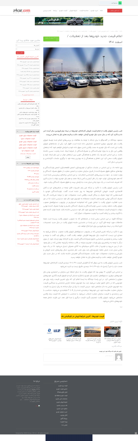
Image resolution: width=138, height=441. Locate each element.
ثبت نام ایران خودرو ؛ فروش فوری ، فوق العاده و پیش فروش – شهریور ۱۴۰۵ (29, 205)
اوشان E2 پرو (35, 192)
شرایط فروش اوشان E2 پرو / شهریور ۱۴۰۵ (29, 91)
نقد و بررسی (47, 10)
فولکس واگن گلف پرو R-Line (32, 180)
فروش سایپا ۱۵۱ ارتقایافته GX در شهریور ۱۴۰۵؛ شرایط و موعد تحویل (112, 340)
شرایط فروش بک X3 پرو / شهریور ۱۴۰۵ (29, 78)
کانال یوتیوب (63, 415)
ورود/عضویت (63, 422)
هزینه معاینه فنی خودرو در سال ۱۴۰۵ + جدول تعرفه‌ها (73, 340)
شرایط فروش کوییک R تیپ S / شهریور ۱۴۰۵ (28, 65)
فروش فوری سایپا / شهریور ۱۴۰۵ (31, 88)
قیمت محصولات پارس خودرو (27, 141)
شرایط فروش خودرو (62, 402)
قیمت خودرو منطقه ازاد (61, 395)
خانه (101, 10)
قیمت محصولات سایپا (28, 138)
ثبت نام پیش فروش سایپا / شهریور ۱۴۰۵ (29, 212)
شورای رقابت (92, 31)
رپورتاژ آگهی (63, 418)
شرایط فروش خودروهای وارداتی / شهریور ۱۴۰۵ (54, 340)
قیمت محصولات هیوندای (27, 153)
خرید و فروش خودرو (61, 412)
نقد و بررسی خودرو (62, 405)
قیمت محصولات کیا (28, 150)
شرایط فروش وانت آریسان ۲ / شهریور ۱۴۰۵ (28, 244)
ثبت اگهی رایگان (115, 11)
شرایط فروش (73, 10)
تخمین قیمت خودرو (61, 389)
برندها (55, 10)
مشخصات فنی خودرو (61, 399)
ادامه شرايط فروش (29, 95)
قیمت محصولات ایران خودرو (27, 135)
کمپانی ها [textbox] (36, 45)
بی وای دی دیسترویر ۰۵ (33, 189)
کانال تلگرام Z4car (62, 392)
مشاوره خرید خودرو (61, 408)
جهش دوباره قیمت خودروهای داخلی (28, 112)
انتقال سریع (20, 53)
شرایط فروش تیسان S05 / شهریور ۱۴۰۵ (29, 85)
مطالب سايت (114, 31)
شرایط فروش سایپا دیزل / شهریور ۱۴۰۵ (29, 62)
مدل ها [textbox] (37, 49)
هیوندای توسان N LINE (33, 177)
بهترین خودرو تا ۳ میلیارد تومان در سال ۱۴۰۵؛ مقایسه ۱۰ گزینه (93, 340)
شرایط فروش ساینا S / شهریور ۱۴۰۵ (30, 68)
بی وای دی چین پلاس (33, 183)
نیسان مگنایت (35, 186)
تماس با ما (64, 425)
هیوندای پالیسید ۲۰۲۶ (33, 171)
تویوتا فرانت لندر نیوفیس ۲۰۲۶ (31, 168)
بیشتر (27, 157)
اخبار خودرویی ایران (103, 31)
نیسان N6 (36, 174)
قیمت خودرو (63, 10)
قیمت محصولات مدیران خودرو (28, 147)
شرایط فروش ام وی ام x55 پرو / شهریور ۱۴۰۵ (28, 75)
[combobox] (28, 45)
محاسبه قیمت (83, 10)
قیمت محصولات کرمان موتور (27, 144)
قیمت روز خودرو (62, 385)
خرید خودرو (94, 10)
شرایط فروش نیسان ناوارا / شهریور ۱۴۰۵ (29, 81)
